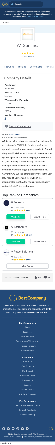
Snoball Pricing (27, 414)
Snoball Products (27, 410)
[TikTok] (27, 428)
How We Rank (27, 336)
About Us (27, 361)
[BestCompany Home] (5, 4)
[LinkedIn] (22, 428)
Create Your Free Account (27, 405)
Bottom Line (36, 66)
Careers (27, 385)
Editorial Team (27, 375)
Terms (18, 437)
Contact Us (27, 380)
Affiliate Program (27, 394)
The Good (9, 66)
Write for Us (27, 389)
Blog (27, 327)
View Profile (40, 217)
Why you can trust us (35, 16)
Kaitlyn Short (15, 134)
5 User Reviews (27, 56)
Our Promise (27, 366)
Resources (27, 332)
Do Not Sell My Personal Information (38, 437)
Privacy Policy (8, 437)
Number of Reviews (14, 115)
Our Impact (27, 371)
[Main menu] (50, 4)
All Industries (27, 350)
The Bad (22, 66)
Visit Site (15, 217)
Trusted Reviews (27, 346)
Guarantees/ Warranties (27, 341)
